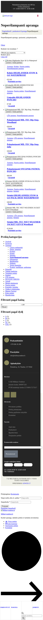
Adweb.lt (27, 483)
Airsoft (7, 281)
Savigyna (8, 243)
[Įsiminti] (34, 604)
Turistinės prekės (11, 273)
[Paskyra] (12, 604)
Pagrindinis (6, 31)
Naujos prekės (25, 66)
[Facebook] (7, 394)
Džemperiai (14, 259)
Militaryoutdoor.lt (7, 514)
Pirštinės (13, 263)
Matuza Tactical (10, 291)
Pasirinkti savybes (14, 81)
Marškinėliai (14, 261)
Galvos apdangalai (16, 247)
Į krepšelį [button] (11, 106)
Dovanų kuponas (11, 524)
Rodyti (3, 55)
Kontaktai (8, 528)
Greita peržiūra (17, 63)
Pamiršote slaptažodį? (8, 508)
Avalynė (8, 241)
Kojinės (12, 251)
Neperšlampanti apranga (15, 68)
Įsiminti (8, 63)
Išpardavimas (9, 295)
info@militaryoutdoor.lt (17, 355)
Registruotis (15, 494)
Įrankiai (8, 275)
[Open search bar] (23, 613)
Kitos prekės (9, 293)
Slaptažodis (5, 502)
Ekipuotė (8, 269)
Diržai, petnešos (15, 249)
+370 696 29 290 (15, 344)
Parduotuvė (5, 607)
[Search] (23, 618)
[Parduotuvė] (1, 604)
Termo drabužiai (15, 265)
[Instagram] (13, 394)
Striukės (16, 191)
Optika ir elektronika (12, 289)
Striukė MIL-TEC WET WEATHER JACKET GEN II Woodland (23, 223)
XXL (7, 324)
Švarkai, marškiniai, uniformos (20, 267)
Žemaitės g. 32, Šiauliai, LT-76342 (21, 367)
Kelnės (16, 66)
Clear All (4, 57)
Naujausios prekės (11, 526)
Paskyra (14, 607)
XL (6, 322)
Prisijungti (5, 506)
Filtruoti (4, 307)
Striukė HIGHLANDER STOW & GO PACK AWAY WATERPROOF (23, 196)
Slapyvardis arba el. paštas (11, 498)
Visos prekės (12, 521)
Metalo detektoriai (11, 283)
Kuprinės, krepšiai (11, 287)
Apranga (24, 31)
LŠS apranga (11, 116)
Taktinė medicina (11, 271)
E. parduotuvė (15, 31)
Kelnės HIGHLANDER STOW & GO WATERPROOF (22, 74)
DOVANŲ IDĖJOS (12, 279)
